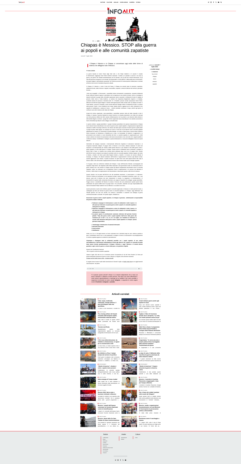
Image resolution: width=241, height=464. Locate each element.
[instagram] (211, 2)
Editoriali (122, 439)
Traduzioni (105, 452)
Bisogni (104, 439)
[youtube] (218, 2)
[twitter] (216, 2)
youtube (112, 282)
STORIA (138, 2)
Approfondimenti (102, 364)
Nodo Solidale (91, 70)
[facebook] (213, 2)
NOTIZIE (102, 2)
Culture (136, 437)
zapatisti (155, 84)
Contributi (104, 442)
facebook (99, 282)
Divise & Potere (105, 444)
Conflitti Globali (155, 69)
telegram (117, 280)
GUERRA (131, 2)
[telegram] (208, 2)
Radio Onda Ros (127, 261)
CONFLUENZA (124, 2)
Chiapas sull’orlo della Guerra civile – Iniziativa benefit (99, 258)
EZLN (154, 79)
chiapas (155, 76)
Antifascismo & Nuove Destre (108, 447)
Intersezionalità (105, 449)
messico (155, 81)
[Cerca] (221, 2)
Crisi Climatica (143, 416)
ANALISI (116, 2)
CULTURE (109, 2)
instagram (105, 282)
